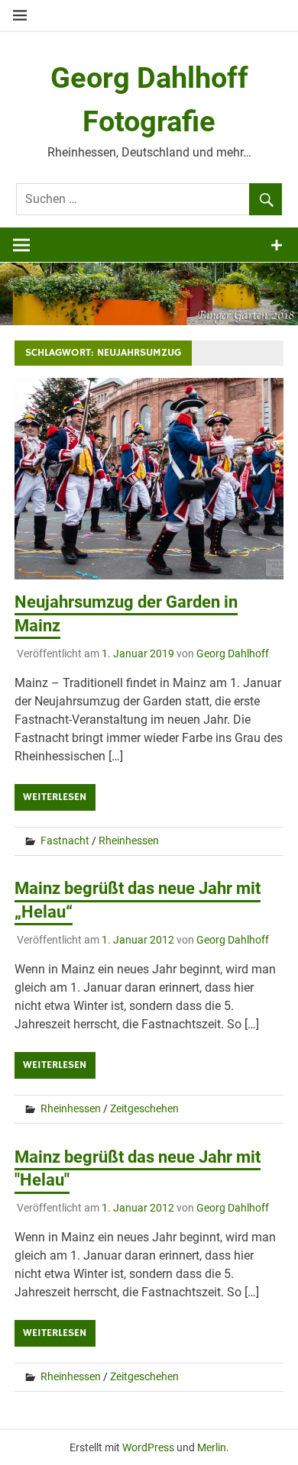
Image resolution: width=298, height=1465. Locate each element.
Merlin (211, 1447)
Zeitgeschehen (144, 1108)
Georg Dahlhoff (232, 653)
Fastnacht (64, 840)
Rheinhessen (129, 840)
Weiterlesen (54, 797)
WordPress (148, 1447)
